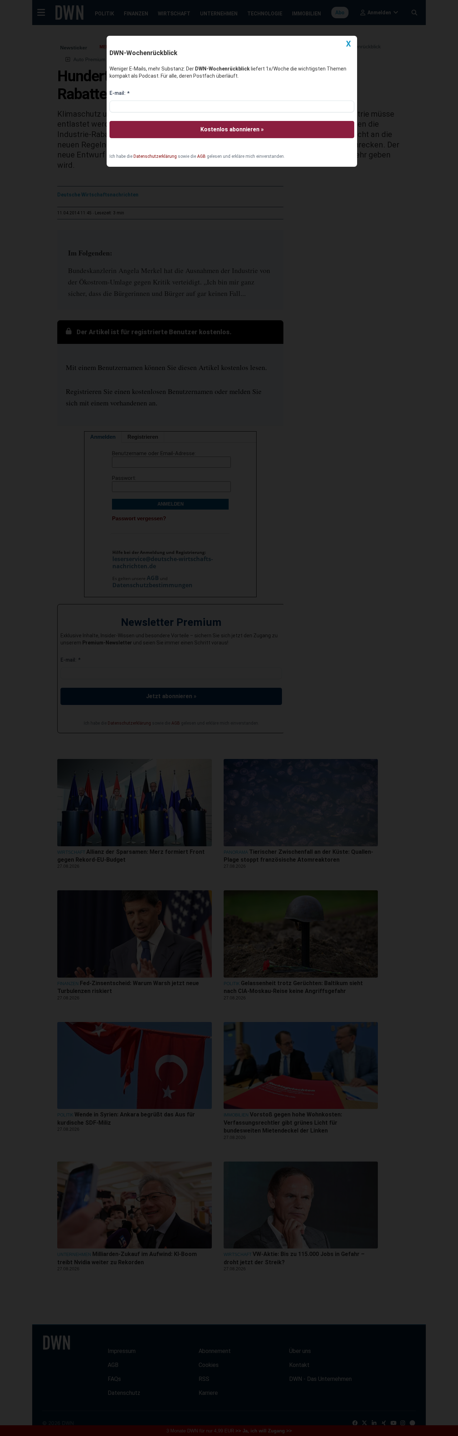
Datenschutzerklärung (155, 156)
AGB (201, 156)
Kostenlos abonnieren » (232, 129)
